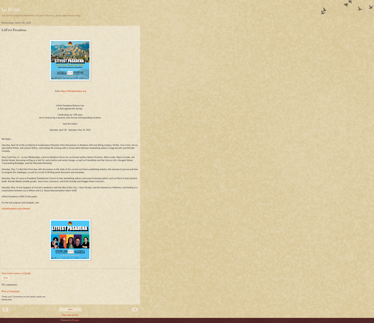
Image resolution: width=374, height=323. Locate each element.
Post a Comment (10, 291)
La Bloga (10, 9)
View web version (70, 315)
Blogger (75, 320)
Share (5, 278)
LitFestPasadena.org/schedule (16, 209)
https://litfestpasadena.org (73, 91)
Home (70, 309)
